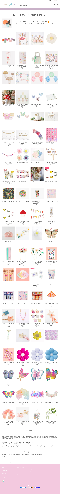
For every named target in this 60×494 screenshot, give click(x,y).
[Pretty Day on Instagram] (17, 474)
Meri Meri (35, 3)
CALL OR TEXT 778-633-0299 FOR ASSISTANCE (9, 0)
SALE (34, 5)
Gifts (30, 5)
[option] (30, 9)
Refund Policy (4, 473)
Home (30, 12)
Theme (30, 3)
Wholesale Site (4, 476)
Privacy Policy (4, 471)
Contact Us (3, 467)
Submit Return (4, 477)
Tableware (19, 5)
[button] (35, 203)
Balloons (25, 5)
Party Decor (42, 3)
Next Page (31, 430)
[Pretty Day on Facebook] (19, 474)
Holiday (19, 3)
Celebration (25, 3)
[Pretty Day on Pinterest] (21, 474)
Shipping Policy (4, 470)
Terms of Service (4, 474)
